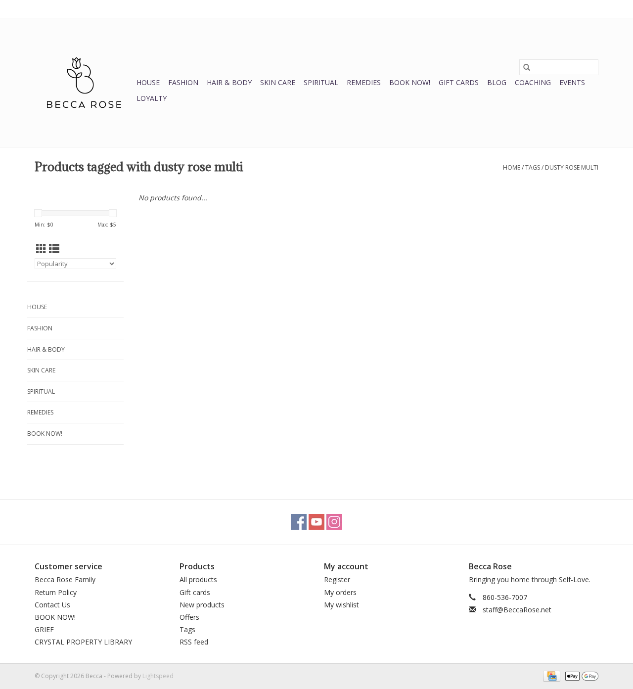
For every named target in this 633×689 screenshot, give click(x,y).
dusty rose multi (571, 167)
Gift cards (459, 82)
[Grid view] (41, 249)
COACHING (533, 82)
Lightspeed (158, 676)
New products (202, 604)
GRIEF (44, 629)
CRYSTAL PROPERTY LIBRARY (83, 641)
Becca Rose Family (65, 579)
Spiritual (321, 82)
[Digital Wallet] (580, 675)
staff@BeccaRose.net (517, 609)
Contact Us (52, 604)
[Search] (526, 67)
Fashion (183, 82)
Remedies (364, 82)
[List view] (54, 249)
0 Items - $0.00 (495, 8)
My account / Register (568, 8)
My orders (340, 592)
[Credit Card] (550, 675)
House (148, 82)
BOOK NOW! (409, 82)
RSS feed (194, 641)
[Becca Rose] (84, 82)
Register (337, 579)
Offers (189, 617)
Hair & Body (229, 82)
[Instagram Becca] (334, 522)
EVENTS (572, 82)
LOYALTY (151, 98)
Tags (532, 167)
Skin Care (277, 82)
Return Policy (56, 592)
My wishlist (341, 604)
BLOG (496, 82)
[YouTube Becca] (316, 522)
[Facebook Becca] (299, 522)
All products (198, 579)
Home (511, 167)
